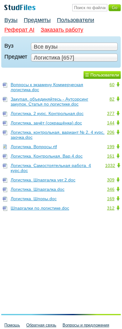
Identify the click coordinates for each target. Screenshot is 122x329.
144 (110, 122)
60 (111, 84)
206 (110, 132)
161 (110, 156)
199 (110, 146)
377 (110, 113)
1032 (110, 165)
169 (110, 198)
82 (111, 99)
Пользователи (75, 20)
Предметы (37, 20)
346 (110, 189)
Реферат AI (19, 30)
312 (110, 208)
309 (110, 179)
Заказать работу (62, 30)
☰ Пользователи (102, 74)
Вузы (11, 20)
